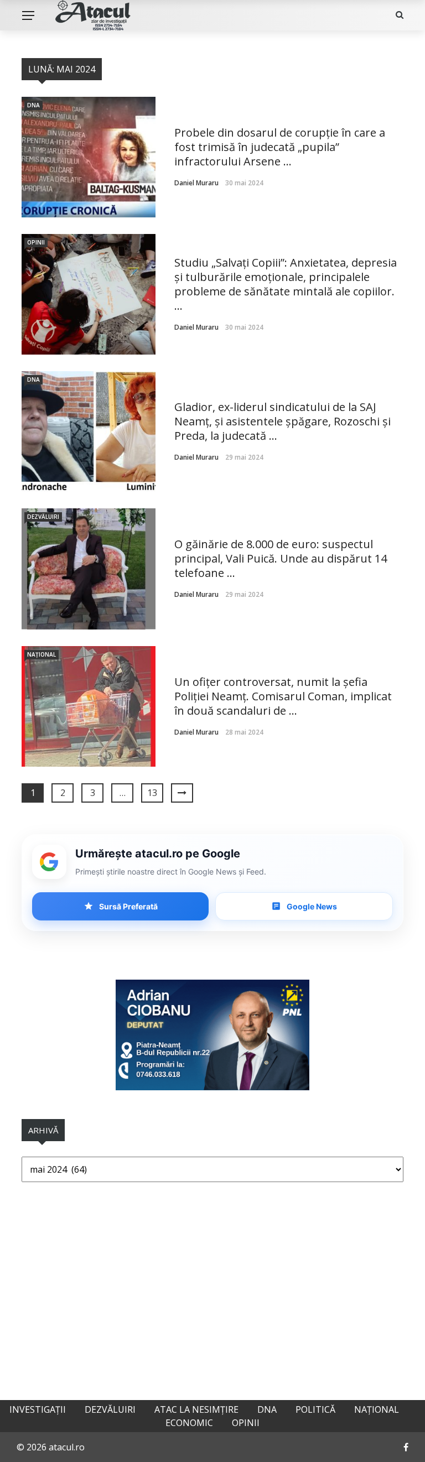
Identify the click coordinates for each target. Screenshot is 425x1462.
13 (152, 793)
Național (41, 654)
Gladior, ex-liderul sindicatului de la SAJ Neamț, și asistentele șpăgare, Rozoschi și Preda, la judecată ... (282, 421)
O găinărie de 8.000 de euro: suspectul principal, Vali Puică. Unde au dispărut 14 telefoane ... (280, 558)
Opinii (36, 242)
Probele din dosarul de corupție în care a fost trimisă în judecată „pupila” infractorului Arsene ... (279, 147)
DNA (33, 105)
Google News (312, 906)
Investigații (37, 1409)
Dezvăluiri (43, 517)
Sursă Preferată (128, 906)
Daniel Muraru (196, 183)
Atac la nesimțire (196, 1409)
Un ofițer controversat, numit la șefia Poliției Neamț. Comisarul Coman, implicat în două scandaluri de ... (283, 696)
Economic (189, 1423)
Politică (315, 1409)
